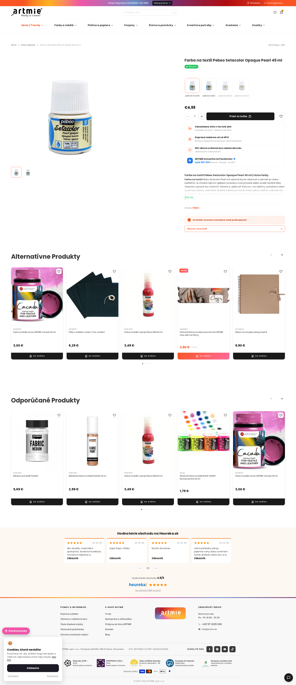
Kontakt (109, 629)
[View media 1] (16, 172)
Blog (107, 634)
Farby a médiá (64, 25)
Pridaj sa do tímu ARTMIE (118, 624)
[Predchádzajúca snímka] (16, 297)
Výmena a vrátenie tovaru (73, 619)
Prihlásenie (255, 3)
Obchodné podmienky (72, 629)
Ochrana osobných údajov (74, 634)
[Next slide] (281, 254)
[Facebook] (209, 649)
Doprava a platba (69, 613)
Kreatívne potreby (199, 25)
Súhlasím (33, 668)
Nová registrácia (275, 3)
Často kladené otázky (71, 624)
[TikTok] (232, 649)
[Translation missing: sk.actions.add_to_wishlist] (59, 271)
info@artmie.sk (209, 629)
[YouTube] (225, 649)
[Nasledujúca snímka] (57, 297)
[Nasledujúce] (156, 568)
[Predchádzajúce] (140, 568)
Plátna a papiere (99, 25)
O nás (108, 613)
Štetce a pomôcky (161, 25)
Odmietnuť (13, 676)
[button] (142, 363)
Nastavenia (52, 676)
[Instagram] (217, 649)
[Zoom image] (69, 117)
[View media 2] (28, 172)
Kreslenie (232, 25)
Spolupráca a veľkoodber (118, 619)
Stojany (129, 25)
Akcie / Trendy (30, 25)
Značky (257, 25)
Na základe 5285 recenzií (148, 590)
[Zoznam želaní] (275, 12)
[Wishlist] (281, 116)
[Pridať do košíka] (37, 356)
